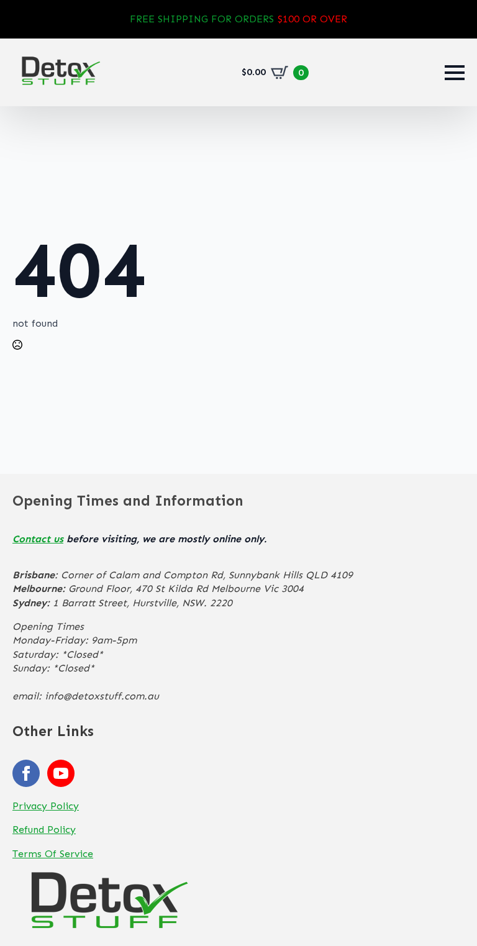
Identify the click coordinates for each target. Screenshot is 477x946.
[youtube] (61, 773)
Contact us (37, 539)
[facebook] (26, 773)
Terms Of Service (52, 854)
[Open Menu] (455, 73)
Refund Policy (44, 829)
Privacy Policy (45, 806)
